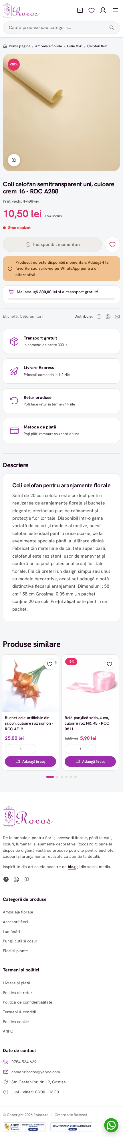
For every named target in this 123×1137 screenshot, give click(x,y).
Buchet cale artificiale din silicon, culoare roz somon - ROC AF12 (29, 723)
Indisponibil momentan (56, 244)
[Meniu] (115, 10)
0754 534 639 (24, 1061)
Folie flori (74, 46)
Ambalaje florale (48, 46)
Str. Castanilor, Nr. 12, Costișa (38, 1081)
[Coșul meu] (80, 10)
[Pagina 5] (71, 777)
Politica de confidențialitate (27, 1002)
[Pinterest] (26, 880)
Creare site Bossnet (71, 1114)
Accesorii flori (15, 921)
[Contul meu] (103, 10)
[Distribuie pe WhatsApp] (108, 316)
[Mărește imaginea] (14, 160)
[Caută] (111, 27)
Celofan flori (97, 46)
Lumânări (11, 931)
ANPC (8, 1031)
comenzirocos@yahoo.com (35, 1071)
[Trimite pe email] (117, 316)
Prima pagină (19, 46)
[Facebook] (6, 880)
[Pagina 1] (50, 777)
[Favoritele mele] (91, 10)
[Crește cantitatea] (30, 749)
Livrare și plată (16, 982)
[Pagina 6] (75, 777)
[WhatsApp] (16, 880)
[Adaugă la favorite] (112, 244)
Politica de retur (17, 992)
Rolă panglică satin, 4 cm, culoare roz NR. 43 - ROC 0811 (87, 723)
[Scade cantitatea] (11, 749)
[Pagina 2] (57, 777)
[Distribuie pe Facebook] (99, 316)
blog (72, 866)
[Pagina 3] (62, 777)
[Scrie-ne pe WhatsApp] (111, 1125)
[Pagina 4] (66, 777)
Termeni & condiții (19, 1011)
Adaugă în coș (33, 761)
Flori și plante (15, 950)
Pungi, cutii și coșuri (20, 941)
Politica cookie (16, 1021)
